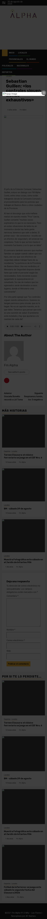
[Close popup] (44, 93)
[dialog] (23, 94)
